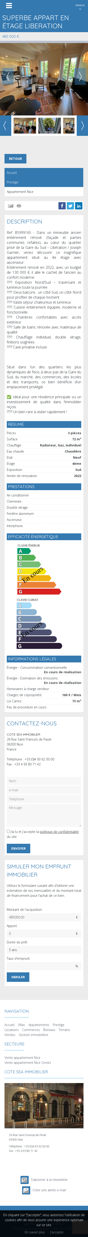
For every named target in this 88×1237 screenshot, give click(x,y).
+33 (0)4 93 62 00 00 (39, 759)
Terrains (64, 1030)
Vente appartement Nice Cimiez (28, 1062)
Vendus (10, 1035)
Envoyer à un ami (10, 206)
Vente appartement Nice (22, 1057)
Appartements (38, 1025)
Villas (21, 1025)
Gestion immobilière (33, 1035)
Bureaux (49, 1030)
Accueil (12, 172)
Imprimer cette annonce (19, 206)
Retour (15, 158)
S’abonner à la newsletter (49, 1179)
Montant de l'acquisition (24, 909)
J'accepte (56, 1232)
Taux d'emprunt (18, 958)
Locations (12, 1030)
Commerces (31, 1030)
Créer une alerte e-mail (49, 1190)
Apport (12, 926)
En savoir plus (35, 1232)
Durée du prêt (17, 942)
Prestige (12, 182)
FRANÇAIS (80, 5)
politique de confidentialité (59, 831)
